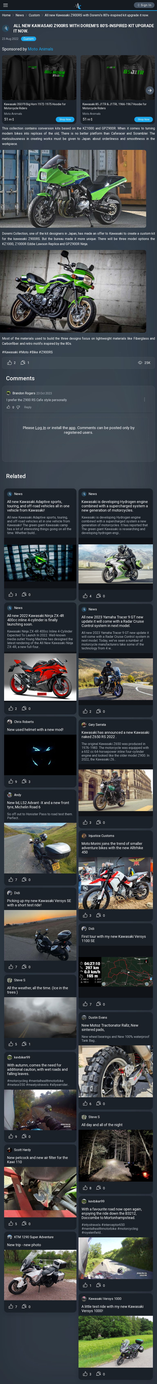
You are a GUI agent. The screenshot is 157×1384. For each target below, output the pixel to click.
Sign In (146, 5)
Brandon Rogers (23, 393)
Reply (27, 407)
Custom (34, 15)
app (72, 427)
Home (6, 15)
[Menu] (144, 399)
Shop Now (65, 119)
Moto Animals (40, 49)
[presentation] (7, 90)
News (20, 15)
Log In (40, 427)
